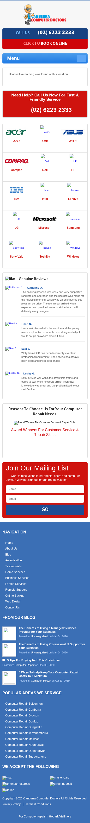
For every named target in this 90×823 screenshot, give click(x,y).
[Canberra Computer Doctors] (45, 23)
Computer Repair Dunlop (21, 721)
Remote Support (16, 589)
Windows (73, 256)
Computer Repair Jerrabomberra (26, 733)
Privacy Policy (11, 804)
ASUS (73, 141)
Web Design (13, 601)
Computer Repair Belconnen (24, 703)
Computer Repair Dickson (22, 715)
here (69, 816)
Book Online (45, 44)
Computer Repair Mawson (22, 739)
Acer (16, 141)
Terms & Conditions (38, 804)
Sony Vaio (16, 256)
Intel (45, 199)
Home (9, 542)
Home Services (15, 572)
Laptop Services (15, 584)
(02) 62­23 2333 (56, 33)
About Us (11, 548)
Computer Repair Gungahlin (23, 727)
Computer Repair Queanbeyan (25, 751)
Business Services (17, 578)
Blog (8, 554)
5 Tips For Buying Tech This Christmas (33, 660)
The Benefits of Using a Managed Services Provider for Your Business (48, 630)
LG (16, 227)
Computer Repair (25, 665)
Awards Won (13, 560)
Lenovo (73, 199)
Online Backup (14, 595)
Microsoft (44, 227)
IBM (16, 199)
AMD (45, 141)
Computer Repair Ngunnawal (24, 745)
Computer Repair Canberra (23, 709)
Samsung (73, 227)
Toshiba (45, 256)
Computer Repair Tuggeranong (25, 756)
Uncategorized (39, 636)
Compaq (16, 170)
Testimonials (13, 566)
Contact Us (12, 607)
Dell (45, 170)
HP (73, 170)
